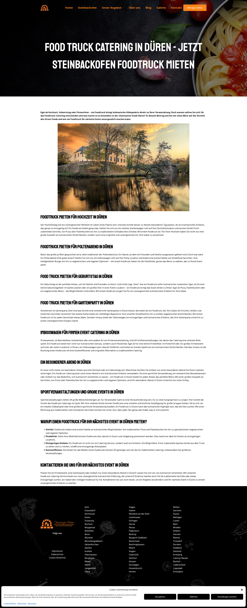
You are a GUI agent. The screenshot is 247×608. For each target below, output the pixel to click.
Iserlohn (177, 510)
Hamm (132, 510)
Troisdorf (177, 541)
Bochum (88, 524)
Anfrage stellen (195, 7)
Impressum (32, 603)
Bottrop (132, 534)
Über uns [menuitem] (134, 7)
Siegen (132, 551)
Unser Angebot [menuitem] (111, 7)
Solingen (133, 520)
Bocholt (176, 561)
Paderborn (134, 530)
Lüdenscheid (179, 564)
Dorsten (177, 544)
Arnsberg (177, 554)
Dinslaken (178, 571)
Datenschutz (21, 603)
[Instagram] (63, 542)
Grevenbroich (135, 568)
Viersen (176, 534)
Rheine (176, 537)
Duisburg (89, 520)
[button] (242, 589)
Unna (87, 571)
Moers (132, 547)
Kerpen (132, 561)
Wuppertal (90, 527)
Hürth (87, 564)
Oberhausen (91, 554)
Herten (132, 571)
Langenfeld (90, 568)
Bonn (87, 534)
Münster (89, 537)
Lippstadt (177, 568)
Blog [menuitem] (148, 7)
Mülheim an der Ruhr (139, 513)
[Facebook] (51, 542)
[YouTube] (57, 542)
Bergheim (89, 558)
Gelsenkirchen (92, 544)
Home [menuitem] (69, 7)
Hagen (132, 507)
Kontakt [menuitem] (176, 7)
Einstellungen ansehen (227, 597)
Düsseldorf (90, 510)
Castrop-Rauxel (180, 558)
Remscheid (134, 541)
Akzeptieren (160, 597)
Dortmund (90, 513)
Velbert (176, 530)
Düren (176, 513)
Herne (132, 524)
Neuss (132, 527)
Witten (176, 507)
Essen (87, 517)
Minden (176, 527)
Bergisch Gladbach (138, 537)
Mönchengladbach (93, 541)
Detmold (177, 551)
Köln (87, 507)
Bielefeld (89, 530)
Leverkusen (134, 517)
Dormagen (134, 564)
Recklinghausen (136, 544)
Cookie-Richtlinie (10, 603)
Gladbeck (177, 547)
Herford (132, 558)
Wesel (88, 561)
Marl (175, 524)
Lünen (176, 520)
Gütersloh (134, 554)
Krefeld (88, 551)
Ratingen (177, 517)
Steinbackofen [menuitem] (87, 7)
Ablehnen (194, 597)
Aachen (88, 547)
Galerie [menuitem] (161, 7)
